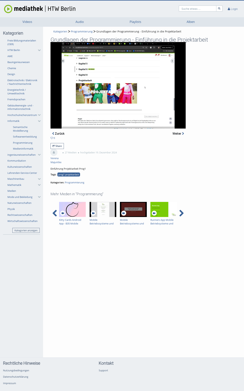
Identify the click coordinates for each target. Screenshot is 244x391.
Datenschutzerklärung (15, 376)
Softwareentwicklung (25, 136)
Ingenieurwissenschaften (21, 154)
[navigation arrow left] (54, 213)
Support (103, 370)
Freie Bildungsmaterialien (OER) (21, 42)
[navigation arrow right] (181, 213)
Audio (79, 22)
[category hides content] (38, 50)
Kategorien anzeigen (26, 230)
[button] (23, 50)
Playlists (135, 22)
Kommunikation (16, 160)
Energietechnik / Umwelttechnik (16, 91)
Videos (27, 22)
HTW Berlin (13, 50)
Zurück (59, 133)
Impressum (9, 383)
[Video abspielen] (118, 85)
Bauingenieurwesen (18, 62)
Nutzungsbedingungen (16, 370)
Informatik (13, 121)
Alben (191, 22)
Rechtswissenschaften (19, 215)
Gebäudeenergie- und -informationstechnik (20, 107)
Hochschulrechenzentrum (22, 115)
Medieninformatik (23, 148)
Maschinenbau (15, 179)
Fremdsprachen (16, 99)
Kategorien (60, 31)
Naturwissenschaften (19, 203)
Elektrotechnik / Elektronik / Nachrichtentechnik (22, 82)
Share (58, 146)
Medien (11, 191)
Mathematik (14, 185)
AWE (10, 56)
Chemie (11, 68)
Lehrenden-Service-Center (22, 173)
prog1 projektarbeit (68, 174)
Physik (11, 209)
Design (11, 74)
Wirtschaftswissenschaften (22, 221)
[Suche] (219, 8)
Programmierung (22, 142)
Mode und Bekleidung (19, 197)
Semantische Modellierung (20, 128)
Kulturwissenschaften (19, 166)
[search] (197, 8)
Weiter (177, 133)
